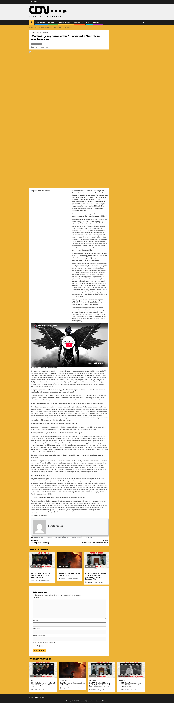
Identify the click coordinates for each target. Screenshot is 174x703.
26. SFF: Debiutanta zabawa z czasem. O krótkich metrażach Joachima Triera (130, 685)
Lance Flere (49, 537)
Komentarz (37, 598)
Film (32, 571)
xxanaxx (90, 537)
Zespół (36, 697)
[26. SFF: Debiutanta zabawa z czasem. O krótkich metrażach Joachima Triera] (131, 670)
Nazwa (35, 621)
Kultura (51, 22)
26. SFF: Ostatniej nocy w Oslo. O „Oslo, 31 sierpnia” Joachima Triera (40, 575)
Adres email (37, 628)
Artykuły (33, 32)
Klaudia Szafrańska (39, 537)
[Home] (32, 22)
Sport (88, 22)
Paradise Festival (76, 537)
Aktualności (39, 22)
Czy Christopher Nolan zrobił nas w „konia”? (69, 574)
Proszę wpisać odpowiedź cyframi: (44, 642)
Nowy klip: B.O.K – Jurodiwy (40, 542)
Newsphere (90, 701)
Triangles (84, 537)
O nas (31, 697)
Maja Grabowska (45, 580)
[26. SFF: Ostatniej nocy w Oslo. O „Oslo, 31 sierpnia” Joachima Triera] (42, 560)
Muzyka (42, 32)
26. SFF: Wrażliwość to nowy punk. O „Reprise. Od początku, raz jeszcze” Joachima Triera (95, 576)
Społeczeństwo (64, 22)
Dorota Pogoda (44, 47)
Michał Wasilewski (58, 537)
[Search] (143, 22)
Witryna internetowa (39, 635)
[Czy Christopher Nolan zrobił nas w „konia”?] (69, 560)
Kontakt (96, 22)
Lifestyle (77, 22)
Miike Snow (67, 537)
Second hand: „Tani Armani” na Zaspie (95, 542)
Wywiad (46, 32)
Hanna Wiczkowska (73, 578)
